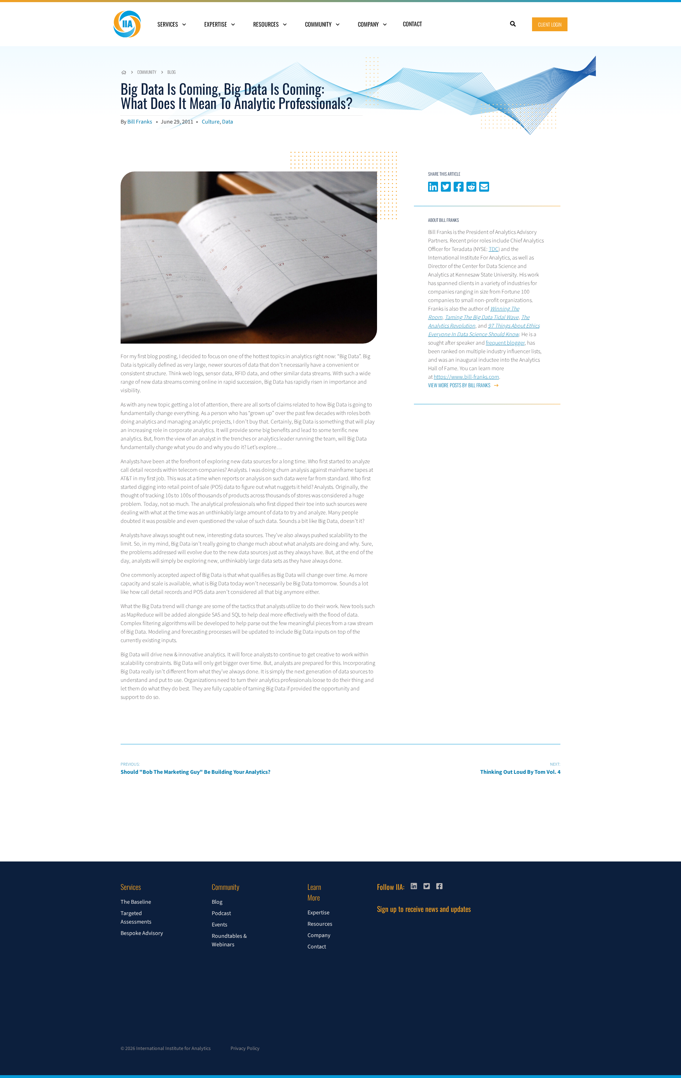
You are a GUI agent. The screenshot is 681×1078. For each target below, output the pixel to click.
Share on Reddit (471, 186)
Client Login (549, 24)
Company (369, 24)
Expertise (216, 24)
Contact (412, 24)
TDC (493, 249)
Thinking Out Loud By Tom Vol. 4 (520, 768)
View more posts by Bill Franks (459, 385)
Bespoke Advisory (142, 933)
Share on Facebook (459, 186)
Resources (266, 24)
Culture (211, 122)
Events (219, 925)
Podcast (221, 913)
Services (168, 24)
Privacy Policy (245, 1048)
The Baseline (136, 902)
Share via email (484, 186)
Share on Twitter (446, 186)
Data (227, 122)
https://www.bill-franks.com (466, 377)
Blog (171, 72)
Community (319, 24)
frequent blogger (505, 343)
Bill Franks (139, 122)
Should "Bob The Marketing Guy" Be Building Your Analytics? (195, 768)
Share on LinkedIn (433, 186)
